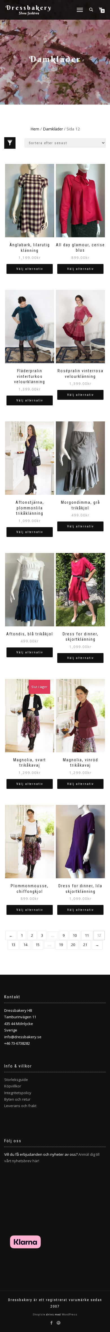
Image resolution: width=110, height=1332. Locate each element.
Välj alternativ (29, 269)
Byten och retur (17, 1099)
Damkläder (53, 129)
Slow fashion (29, 13)
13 (13, 944)
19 (61, 944)
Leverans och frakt (20, 1105)
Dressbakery (29, 7)
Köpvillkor (12, 1086)
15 (37, 944)
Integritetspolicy (17, 1092)
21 (85, 944)
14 (25, 944)
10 (75, 935)
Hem (34, 129)
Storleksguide (16, 1079)
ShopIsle (39, 1314)
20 (73, 944)
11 (87, 935)
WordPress (69, 1314)
